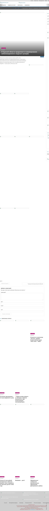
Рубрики (46, 0)
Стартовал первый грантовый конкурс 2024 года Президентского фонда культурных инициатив (35, 284)
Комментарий (3, 292)
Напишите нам (36, 0)
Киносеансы (20, 5)
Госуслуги (5, 502)
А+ (43, 56)
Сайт (2, 309)
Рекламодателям (41, 0)
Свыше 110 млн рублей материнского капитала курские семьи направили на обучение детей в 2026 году (7, 483)
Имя (2, 301)
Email (2, 305)
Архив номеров (3, 5)
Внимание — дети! (20, 480)
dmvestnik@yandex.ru (33, 509)
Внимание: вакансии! (5, 283)
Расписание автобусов (28, 502)
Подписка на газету (12, 5)
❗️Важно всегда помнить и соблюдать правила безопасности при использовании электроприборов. (21, 399)
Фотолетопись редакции (37, 502)
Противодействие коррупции (13, 502)
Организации (21, 502)
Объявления (27, 5)
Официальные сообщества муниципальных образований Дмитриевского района (36, 483)
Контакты (32, 0)
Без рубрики (3, 48)
